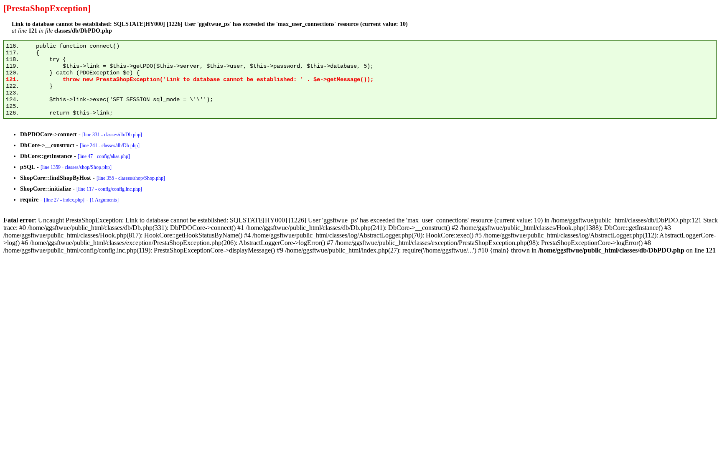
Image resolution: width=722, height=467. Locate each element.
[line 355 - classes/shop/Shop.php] (131, 178)
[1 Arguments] (104, 200)
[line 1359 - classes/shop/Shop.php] (76, 167)
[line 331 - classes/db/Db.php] (112, 135)
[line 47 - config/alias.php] (104, 156)
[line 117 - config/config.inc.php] (109, 189)
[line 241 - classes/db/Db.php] (110, 145)
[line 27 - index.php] (64, 200)
